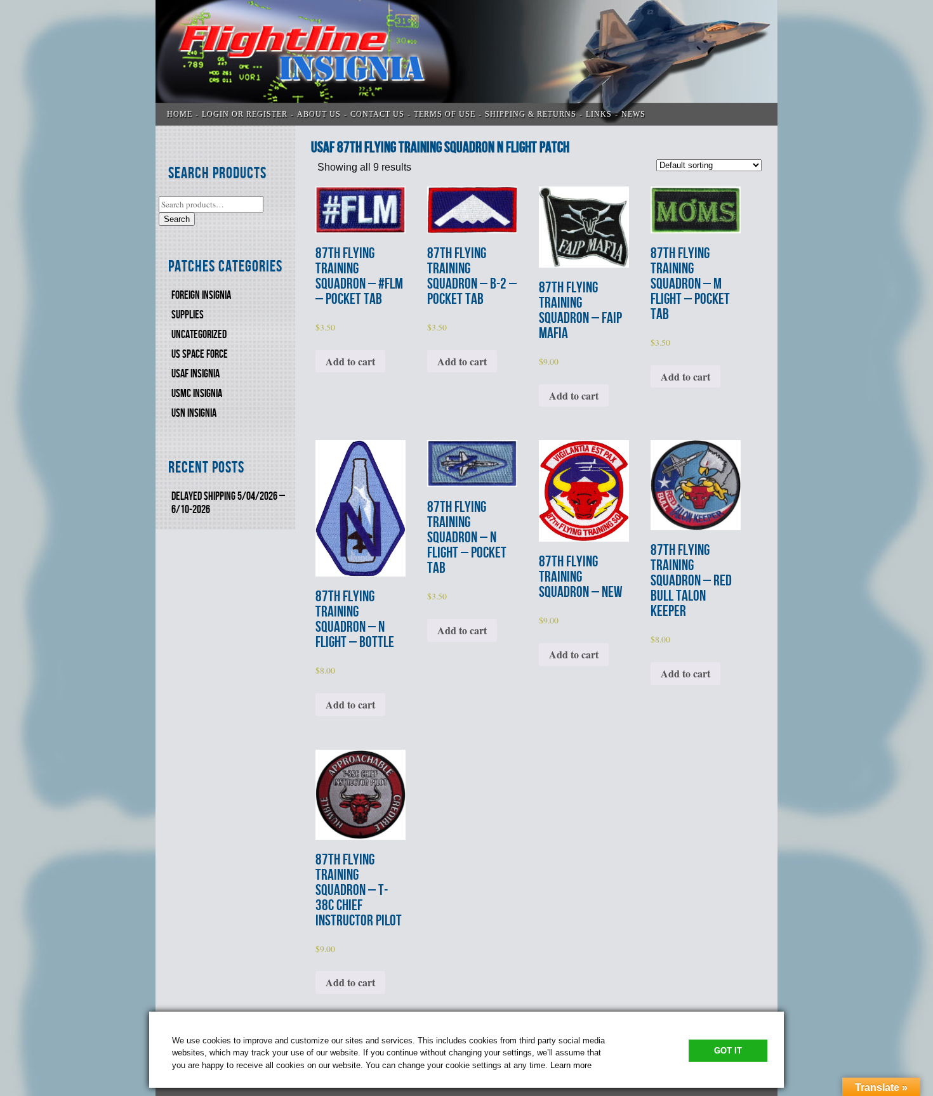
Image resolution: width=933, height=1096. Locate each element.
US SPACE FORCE (199, 354)
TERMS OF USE (444, 114)
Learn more (571, 1065)
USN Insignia (193, 413)
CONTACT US (377, 114)
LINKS (599, 114)
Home (179, 114)
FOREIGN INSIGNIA (201, 295)
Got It (728, 1050)
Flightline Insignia (466, 63)
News (633, 114)
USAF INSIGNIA (195, 374)
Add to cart (350, 361)
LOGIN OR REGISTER (245, 114)
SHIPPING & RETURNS (530, 114)
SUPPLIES (187, 315)
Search (177, 219)
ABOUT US (319, 114)
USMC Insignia (196, 393)
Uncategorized (199, 334)
